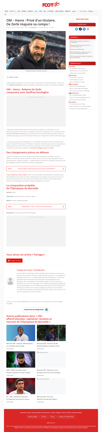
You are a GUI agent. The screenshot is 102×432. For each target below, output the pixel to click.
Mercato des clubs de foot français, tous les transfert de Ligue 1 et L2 (80, 45)
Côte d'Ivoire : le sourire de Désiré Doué (78, 108)
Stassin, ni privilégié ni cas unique (77, 82)
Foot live (29, 412)
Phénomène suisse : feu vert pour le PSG (79, 70)
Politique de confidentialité (66, 416)
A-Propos (44, 416)
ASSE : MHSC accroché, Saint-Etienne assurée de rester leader (18, 371)
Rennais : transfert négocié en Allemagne (79, 88)
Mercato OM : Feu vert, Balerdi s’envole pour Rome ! (47, 398)
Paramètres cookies (76, 412)
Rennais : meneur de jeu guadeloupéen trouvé (80, 97)
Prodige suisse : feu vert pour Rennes (78, 73)
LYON (18, 11)
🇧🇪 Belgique (73, 75)
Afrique (91, 11)
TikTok (63, 412)
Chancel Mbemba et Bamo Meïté (16, 175)
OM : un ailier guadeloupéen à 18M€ (78, 95)
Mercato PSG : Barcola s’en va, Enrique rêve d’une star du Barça (48, 371)
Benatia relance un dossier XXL (76, 77)
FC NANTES (51, 11)
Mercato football (36, 412)
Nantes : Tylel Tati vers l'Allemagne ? (78, 86)
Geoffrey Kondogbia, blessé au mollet (42, 148)
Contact (52, 416)
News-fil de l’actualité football (77, 49)
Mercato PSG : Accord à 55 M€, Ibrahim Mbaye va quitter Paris (48, 345)
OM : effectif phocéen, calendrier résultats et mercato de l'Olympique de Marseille (81, 52)
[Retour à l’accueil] (51, 5)
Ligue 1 (74, 11)
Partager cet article (16, 260)
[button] (5, 14)
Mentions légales (32, 416)
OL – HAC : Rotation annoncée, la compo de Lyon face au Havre (17, 398)
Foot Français (83, 11)
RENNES (24, 11)
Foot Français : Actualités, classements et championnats (80, 41)
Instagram (58, 412)
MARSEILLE (12, 11)
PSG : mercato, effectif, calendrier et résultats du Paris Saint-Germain (82, 57)
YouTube (68, 412)
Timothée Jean (39, 270)
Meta (53, 412)
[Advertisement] (36, 111)
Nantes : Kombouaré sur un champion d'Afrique (80, 106)
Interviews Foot (46, 412)
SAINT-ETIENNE (59, 11)
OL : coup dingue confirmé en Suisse (78, 68)
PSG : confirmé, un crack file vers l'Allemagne (80, 90)
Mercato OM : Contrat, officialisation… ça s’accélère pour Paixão (20, 345)
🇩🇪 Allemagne (74, 84)
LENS (40, 11)
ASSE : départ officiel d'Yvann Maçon (78, 99)
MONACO (30, 11)
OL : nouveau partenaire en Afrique (77, 104)
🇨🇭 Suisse (72, 66)
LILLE (36, 11)
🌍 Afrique (73, 102)
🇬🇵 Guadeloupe (74, 93)
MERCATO (67, 11)
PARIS (6, 11)
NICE (44, 11)
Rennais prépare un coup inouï (76, 79)
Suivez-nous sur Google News (34, 309)
